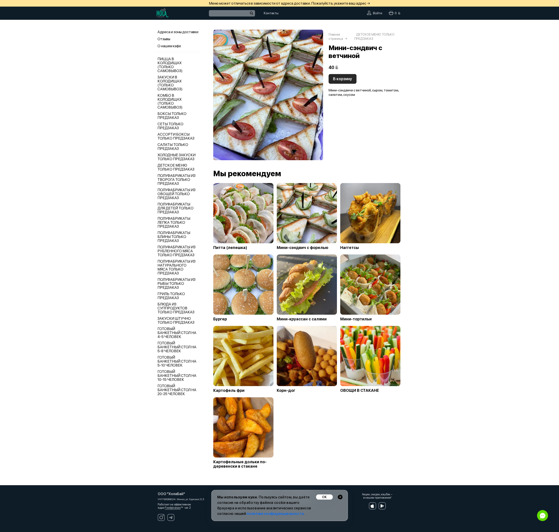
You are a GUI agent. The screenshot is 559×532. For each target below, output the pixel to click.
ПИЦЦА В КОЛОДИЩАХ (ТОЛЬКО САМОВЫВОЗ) (170, 65)
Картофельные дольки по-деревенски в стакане (240, 464)
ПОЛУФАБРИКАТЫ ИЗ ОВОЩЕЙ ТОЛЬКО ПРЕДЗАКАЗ (176, 194)
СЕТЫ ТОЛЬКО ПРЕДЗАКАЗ (170, 126)
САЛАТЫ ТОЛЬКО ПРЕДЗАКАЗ (172, 146)
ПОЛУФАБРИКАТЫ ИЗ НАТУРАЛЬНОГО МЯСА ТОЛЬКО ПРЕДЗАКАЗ (176, 267)
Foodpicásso (173, 507)
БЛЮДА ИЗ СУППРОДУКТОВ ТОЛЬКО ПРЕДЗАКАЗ (175, 308)
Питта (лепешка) (230, 247)
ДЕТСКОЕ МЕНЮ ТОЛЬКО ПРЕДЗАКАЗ (175, 167)
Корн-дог (286, 390)
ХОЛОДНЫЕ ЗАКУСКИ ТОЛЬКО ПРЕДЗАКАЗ (176, 157)
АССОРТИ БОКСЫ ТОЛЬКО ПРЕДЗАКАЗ (175, 136)
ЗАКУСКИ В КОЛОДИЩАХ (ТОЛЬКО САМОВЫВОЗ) (170, 83)
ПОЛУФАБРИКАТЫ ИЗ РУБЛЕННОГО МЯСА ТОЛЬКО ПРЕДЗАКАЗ (176, 251)
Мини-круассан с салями (302, 319)
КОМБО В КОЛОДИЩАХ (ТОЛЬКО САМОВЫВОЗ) (170, 101)
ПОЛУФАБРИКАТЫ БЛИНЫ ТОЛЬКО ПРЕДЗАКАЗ (173, 237)
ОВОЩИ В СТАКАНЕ (359, 390)
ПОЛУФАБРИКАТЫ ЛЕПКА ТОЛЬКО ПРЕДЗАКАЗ (173, 222)
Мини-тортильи (356, 319)
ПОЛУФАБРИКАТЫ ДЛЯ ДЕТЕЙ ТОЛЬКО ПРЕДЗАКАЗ (175, 208)
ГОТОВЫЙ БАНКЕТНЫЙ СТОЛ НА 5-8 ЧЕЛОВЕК (176, 347)
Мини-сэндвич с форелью (302, 247)
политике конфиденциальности (275, 514)
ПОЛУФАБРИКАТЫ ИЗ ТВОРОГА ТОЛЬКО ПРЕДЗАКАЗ (176, 179)
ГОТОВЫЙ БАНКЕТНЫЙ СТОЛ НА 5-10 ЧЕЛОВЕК (176, 361)
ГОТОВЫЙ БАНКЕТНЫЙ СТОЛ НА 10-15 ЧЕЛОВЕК (176, 375)
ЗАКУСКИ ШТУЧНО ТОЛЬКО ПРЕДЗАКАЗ (175, 320)
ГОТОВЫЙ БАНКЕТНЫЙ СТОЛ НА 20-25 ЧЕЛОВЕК (176, 390)
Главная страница (336, 37)
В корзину (342, 78)
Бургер (220, 319)
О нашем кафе (169, 46)
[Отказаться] (340, 497)
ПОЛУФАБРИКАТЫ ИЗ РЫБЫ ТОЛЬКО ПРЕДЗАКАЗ (176, 283)
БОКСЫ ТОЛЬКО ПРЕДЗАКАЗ (171, 115)
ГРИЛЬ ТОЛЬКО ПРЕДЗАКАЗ (171, 296)
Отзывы (163, 39)
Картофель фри (228, 390)
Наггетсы (349, 247)
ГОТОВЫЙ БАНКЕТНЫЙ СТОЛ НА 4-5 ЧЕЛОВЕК (176, 333)
